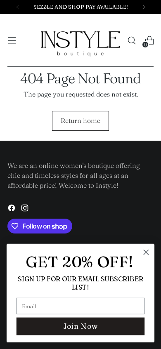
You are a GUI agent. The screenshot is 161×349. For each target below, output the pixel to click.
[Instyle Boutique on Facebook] (12, 209)
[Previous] (18, 7)
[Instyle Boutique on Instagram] (26, 209)
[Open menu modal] (11, 40)
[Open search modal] (131, 40)
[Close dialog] (146, 252)
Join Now (80, 326)
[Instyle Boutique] (80, 40)
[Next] (144, 7)
